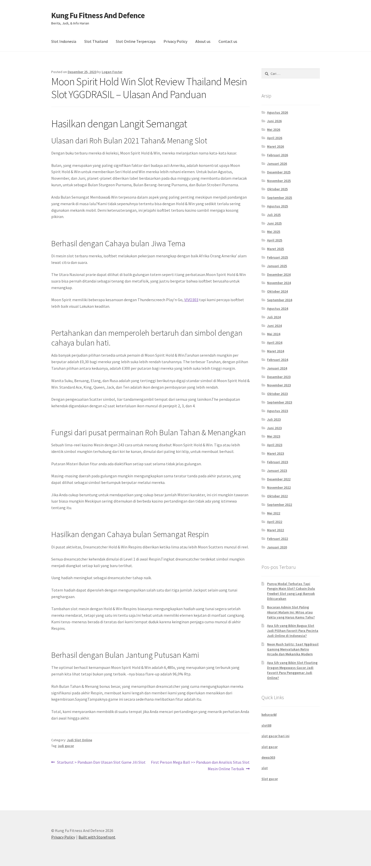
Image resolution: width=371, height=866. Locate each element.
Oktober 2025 (277, 189)
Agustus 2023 (277, 411)
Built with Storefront (96, 837)
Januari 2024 (277, 368)
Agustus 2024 (277, 308)
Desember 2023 (278, 377)
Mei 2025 (273, 231)
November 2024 (279, 283)
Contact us (228, 41)
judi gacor (66, 746)
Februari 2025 (277, 257)
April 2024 (274, 342)
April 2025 (274, 240)
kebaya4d (269, 714)
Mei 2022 (273, 513)
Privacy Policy (175, 41)
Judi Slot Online (79, 740)
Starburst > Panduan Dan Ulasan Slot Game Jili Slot (101, 762)
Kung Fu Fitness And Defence (98, 15)
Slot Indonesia (63, 41)
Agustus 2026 (277, 112)
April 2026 (274, 138)
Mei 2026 (273, 129)
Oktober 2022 (277, 496)
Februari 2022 (277, 538)
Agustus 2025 (277, 206)
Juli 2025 (274, 214)
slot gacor (269, 747)
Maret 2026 (275, 146)
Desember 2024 (278, 274)
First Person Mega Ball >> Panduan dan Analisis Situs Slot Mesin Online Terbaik (200, 765)
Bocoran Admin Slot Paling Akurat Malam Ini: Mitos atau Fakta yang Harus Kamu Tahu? (291, 612)
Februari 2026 (277, 155)
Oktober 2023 (277, 393)
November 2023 (279, 385)
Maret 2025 (275, 248)
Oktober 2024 (277, 291)
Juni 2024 (274, 325)
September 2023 (279, 402)
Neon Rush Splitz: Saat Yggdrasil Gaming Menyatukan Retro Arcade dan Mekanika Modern (293, 649)
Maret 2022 (275, 530)
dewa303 (268, 757)
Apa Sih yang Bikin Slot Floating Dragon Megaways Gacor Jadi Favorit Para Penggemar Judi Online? (292, 670)
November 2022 (279, 487)
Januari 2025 (277, 266)
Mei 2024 (273, 334)
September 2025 (279, 197)
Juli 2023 (274, 419)
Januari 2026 (277, 163)
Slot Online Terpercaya (135, 41)
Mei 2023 (273, 436)
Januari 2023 (277, 470)
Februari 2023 (277, 462)
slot (264, 768)
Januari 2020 (277, 547)
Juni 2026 (274, 121)
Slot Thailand (96, 41)
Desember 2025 (278, 172)
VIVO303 (191, 299)
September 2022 (279, 504)
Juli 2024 (274, 317)
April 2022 (274, 521)
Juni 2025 (274, 223)
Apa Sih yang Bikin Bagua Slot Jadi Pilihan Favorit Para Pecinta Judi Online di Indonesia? (292, 630)
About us (202, 41)
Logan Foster (112, 72)
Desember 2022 (278, 479)
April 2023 (274, 445)
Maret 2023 (275, 453)
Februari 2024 (277, 359)
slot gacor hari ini (275, 736)
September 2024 (279, 300)
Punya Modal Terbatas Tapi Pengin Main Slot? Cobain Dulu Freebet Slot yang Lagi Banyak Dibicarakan (291, 591)
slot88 (266, 725)
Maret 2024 (275, 351)
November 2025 (279, 180)
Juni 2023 (274, 428)
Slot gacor (269, 779)
